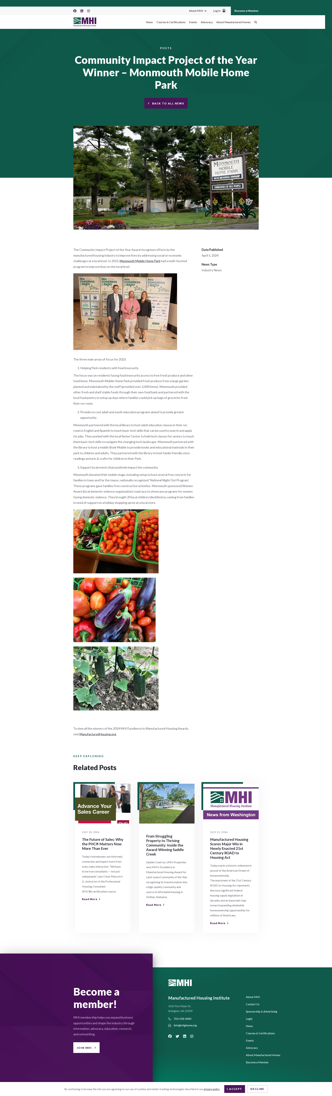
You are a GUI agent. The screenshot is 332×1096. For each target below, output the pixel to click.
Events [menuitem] (193, 22)
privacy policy (212, 1089)
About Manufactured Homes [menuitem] (233, 22)
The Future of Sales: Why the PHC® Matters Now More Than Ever (102, 843)
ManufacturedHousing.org (97, 734)
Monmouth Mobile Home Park (139, 261)
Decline (257, 1088)
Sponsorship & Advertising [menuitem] (261, 1011)
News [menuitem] (149, 22)
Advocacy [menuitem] (207, 22)
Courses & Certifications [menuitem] (171, 22)
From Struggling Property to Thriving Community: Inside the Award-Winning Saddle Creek (165, 845)
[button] (205, 11)
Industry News (212, 270)
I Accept (234, 1088)
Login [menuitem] (249, 1018)
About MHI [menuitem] (196, 10)
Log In (216, 10)
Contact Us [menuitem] (252, 1004)
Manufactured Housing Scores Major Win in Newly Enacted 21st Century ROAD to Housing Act (229, 848)
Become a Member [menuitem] (246, 10)
